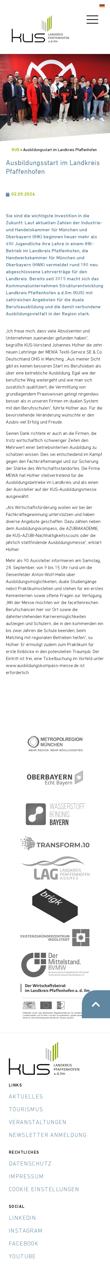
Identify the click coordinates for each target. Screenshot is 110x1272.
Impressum (26, 1177)
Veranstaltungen (38, 1123)
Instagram (26, 1231)
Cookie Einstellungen (44, 1190)
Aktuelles (26, 1097)
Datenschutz (30, 1164)
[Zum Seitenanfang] (96, 1004)
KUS (15, 150)
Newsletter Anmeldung (48, 1135)
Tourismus (26, 1110)
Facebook (23, 1244)
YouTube (22, 1257)
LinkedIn (22, 1218)
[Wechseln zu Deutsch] (102, 6)
